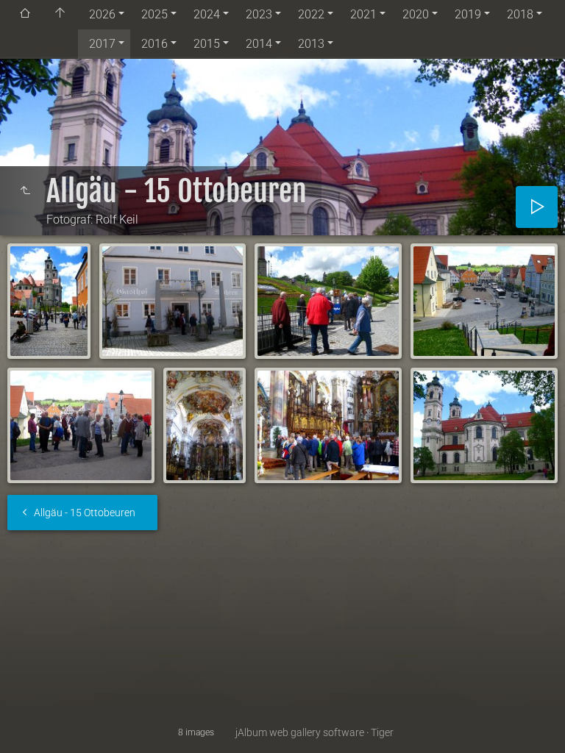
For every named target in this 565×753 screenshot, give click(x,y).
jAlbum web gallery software (299, 732)
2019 (468, 14)
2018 (520, 14)
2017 (102, 44)
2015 (206, 44)
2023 (259, 14)
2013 (311, 44)
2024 (206, 14)
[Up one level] (25, 191)
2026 (102, 14)
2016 (154, 44)
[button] (29, 723)
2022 (311, 14)
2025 (154, 14)
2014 (259, 44)
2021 (363, 14)
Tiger (382, 732)
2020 (415, 14)
